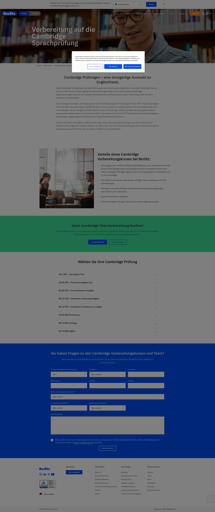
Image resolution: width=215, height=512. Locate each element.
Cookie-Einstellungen (95, 66)
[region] (108, 61)
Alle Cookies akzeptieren (132, 66)
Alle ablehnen (113, 66)
